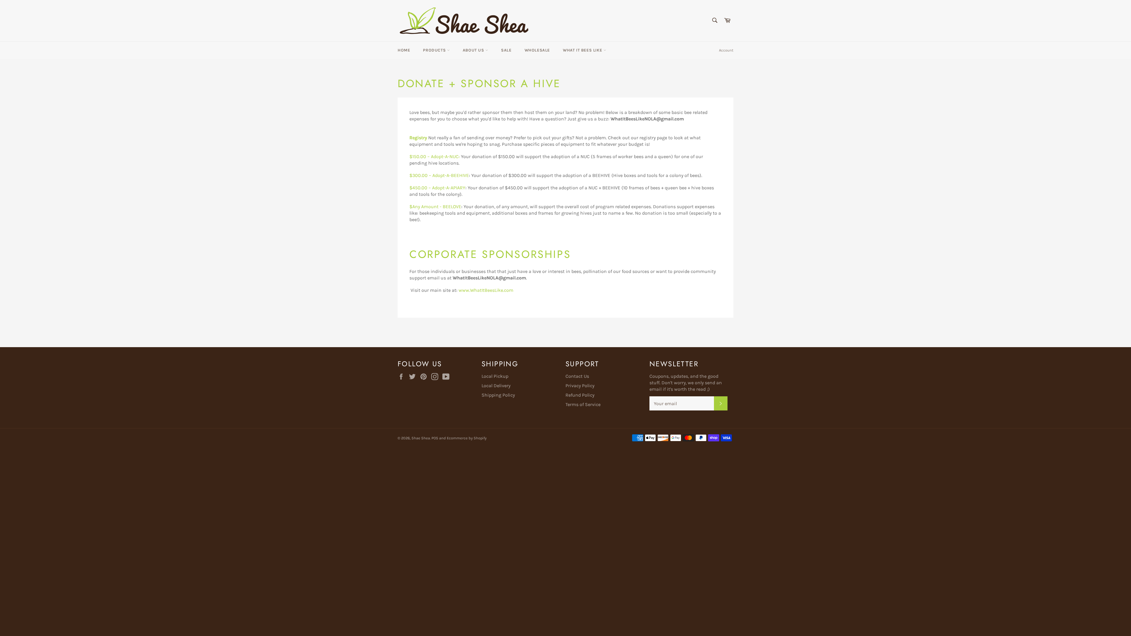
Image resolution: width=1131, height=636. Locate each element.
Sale (506, 50)
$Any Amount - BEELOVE (435, 206)
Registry (418, 137)
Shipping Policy (498, 395)
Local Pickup (495, 376)
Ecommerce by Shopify (467, 438)
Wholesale (537, 50)
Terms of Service (583, 404)
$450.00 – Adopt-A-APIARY (437, 188)
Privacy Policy (580, 385)
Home (404, 50)
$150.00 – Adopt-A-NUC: (434, 156)
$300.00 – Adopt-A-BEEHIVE (439, 175)
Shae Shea (420, 438)
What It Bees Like (583, 50)
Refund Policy (580, 395)
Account (726, 50)
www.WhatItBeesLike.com (486, 290)
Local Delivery (496, 385)
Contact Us (577, 376)
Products (435, 50)
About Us (474, 50)
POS (434, 438)
